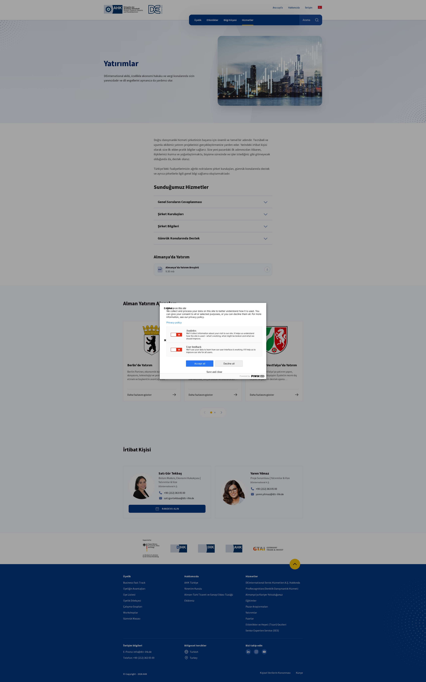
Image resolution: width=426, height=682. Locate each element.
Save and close (214, 372)
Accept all (199, 363)
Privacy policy (174, 322)
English (168, 308)
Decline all (228, 363)
